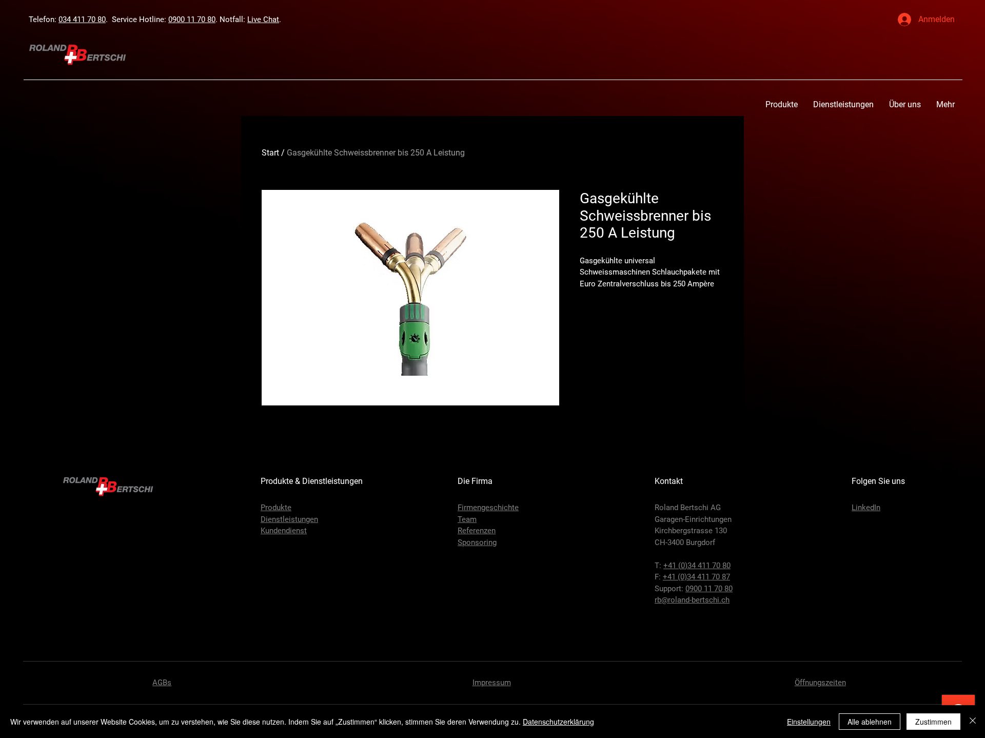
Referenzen (477, 530)
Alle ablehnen (870, 721)
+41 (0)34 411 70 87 (696, 576)
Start (270, 153)
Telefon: (43, 19)
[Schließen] (973, 721)
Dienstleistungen (289, 519)
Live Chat (263, 19)
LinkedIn (866, 507)
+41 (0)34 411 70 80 (697, 565)
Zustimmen (933, 721)
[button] (781, 104)
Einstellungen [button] (809, 721)
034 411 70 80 (82, 19)
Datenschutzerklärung (558, 721)
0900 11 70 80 (191, 19)
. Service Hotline (135, 19)
